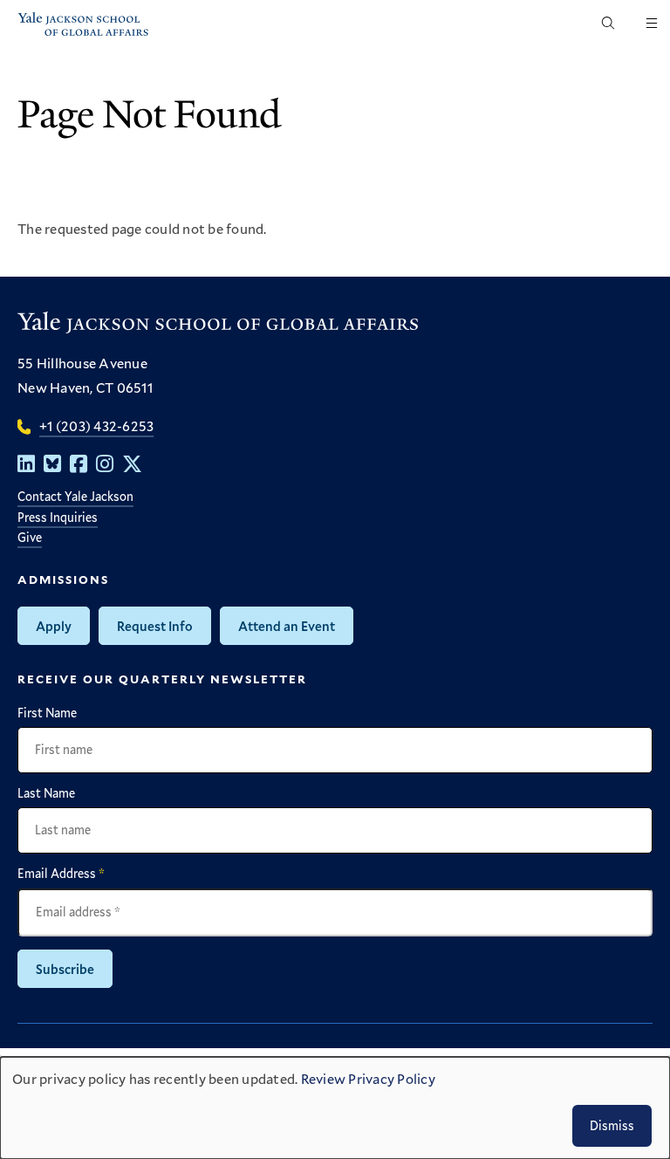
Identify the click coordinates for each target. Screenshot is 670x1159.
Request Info (155, 625)
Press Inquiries (57, 517)
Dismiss (612, 1125)
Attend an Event (286, 625)
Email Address (61, 874)
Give (29, 537)
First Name (47, 713)
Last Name (46, 793)
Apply (54, 625)
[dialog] (335, 1108)
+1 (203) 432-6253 (96, 425)
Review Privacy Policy (368, 1078)
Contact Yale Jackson (75, 496)
